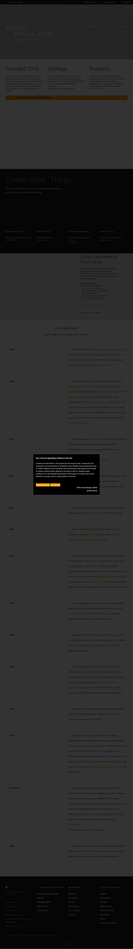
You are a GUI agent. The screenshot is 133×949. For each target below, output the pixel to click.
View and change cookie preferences (87, 489)
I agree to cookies (43, 485)
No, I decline (55, 485)
